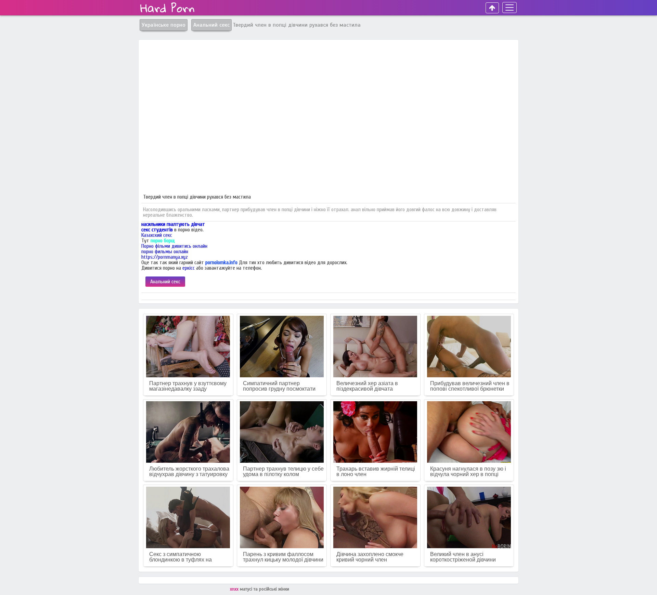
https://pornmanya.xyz (164, 257)
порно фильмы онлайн (164, 251)
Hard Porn (167, 7)
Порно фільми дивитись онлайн (174, 246)
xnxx (235, 589)
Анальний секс (165, 282)
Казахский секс (156, 235)
